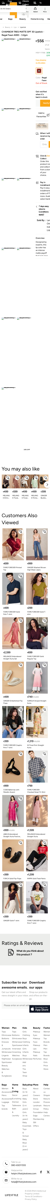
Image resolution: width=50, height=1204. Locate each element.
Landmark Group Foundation (38, 1109)
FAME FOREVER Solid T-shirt (36, 613)
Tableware (16, 1105)
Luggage (5, 1102)
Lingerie (5, 1055)
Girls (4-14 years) (25, 1115)
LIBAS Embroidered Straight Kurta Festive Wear (11, 835)
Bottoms (5, 1038)
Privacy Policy (31, 1199)
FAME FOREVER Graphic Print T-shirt (12, 746)
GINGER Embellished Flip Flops (12, 702)
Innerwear (16, 1049)
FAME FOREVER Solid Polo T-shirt (11, 613)
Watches (16, 1055)
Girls (45, 1062)
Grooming (16, 1052)
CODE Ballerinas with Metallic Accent (11, 791)
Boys (45, 1059)
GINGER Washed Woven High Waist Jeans (36, 569)
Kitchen (15, 1102)
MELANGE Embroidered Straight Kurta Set (12, 657)
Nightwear (6, 1059)
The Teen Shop (24, 1072)
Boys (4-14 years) (25, 1092)
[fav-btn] (8, 478)
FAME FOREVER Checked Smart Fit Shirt (36, 791)
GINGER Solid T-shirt (11, 921)
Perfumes (37, 1059)
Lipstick (23, 27)
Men (45, 1045)
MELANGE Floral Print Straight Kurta (15, 497)
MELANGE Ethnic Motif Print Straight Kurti (6, 497)
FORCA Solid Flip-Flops (12, 879)
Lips (15, 27)
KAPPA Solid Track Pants (36, 879)
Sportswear (7, 1062)
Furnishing (16, 1099)
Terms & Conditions (33, 1196)
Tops (4, 1032)
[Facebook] (41, 1172)
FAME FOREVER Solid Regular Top (35, 657)
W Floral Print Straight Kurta (35, 746)
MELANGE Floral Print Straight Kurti (25, 497)
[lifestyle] (12, 1195)
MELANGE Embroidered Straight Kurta (36, 835)
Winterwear (7, 1052)
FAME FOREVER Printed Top (12, 569)
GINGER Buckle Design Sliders (44, 497)
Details (41, 125)
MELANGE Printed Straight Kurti (34, 497)
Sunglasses (17, 1059)
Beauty (7, 27)
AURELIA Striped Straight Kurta (36, 702)
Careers (36, 1095)
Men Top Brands (46, 1052)
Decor (15, 1095)
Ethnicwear (7, 1035)
